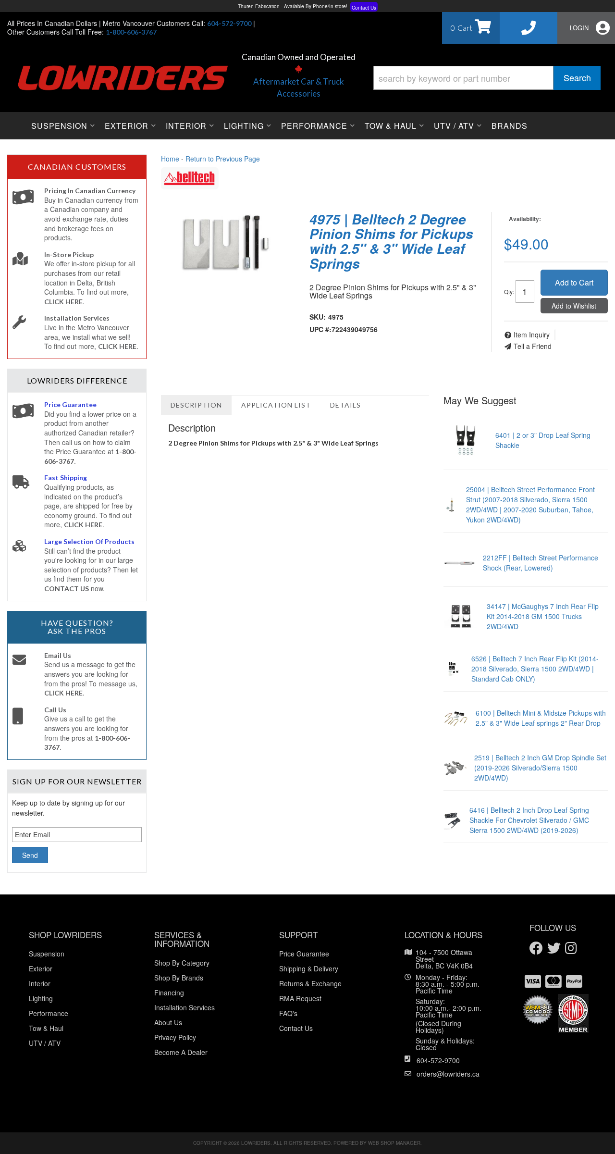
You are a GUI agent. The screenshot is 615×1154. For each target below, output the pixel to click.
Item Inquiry (532, 334)
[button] (487, 78)
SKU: (317, 317)
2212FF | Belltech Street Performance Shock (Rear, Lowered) (540, 562)
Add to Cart (574, 282)
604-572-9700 (438, 1060)
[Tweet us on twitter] (554, 948)
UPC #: (320, 329)
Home (170, 158)
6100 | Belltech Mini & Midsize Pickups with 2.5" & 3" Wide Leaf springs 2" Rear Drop (541, 718)
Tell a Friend (533, 346)
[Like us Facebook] (536, 948)
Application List (276, 405)
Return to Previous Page (222, 158)
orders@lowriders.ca (448, 1073)
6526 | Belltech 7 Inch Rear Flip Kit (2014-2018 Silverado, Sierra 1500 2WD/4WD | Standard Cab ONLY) (535, 668)
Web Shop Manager (394, 1143)
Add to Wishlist (574, 305)
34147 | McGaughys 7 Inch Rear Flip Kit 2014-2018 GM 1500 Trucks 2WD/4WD (543, 616)
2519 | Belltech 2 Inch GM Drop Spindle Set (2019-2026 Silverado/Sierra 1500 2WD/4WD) (540, 767)
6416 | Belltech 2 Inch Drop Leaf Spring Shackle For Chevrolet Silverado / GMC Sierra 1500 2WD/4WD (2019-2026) (529, 820)
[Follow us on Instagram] (571, 948)
